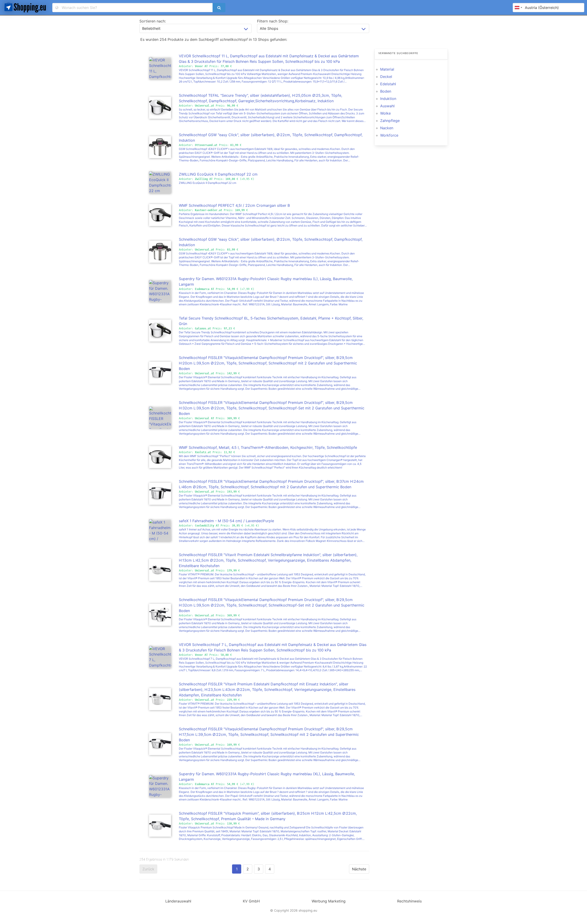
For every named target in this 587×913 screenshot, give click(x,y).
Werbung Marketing (329, 901)
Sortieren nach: (152, 21)
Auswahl (387, 106)
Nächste (359, 869)
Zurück (148, 869)
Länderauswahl (178, 901)
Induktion (388, 98)
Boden (385, 91)
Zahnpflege (390, 120)
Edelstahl (388, 84)
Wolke (385, 113)
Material (387, 69)
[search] (219, 7)
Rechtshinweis (409, 901)
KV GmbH (251, 901)
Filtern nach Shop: (272, 21)
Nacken (386, 128)
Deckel (386, 76)
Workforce (389, 135)
